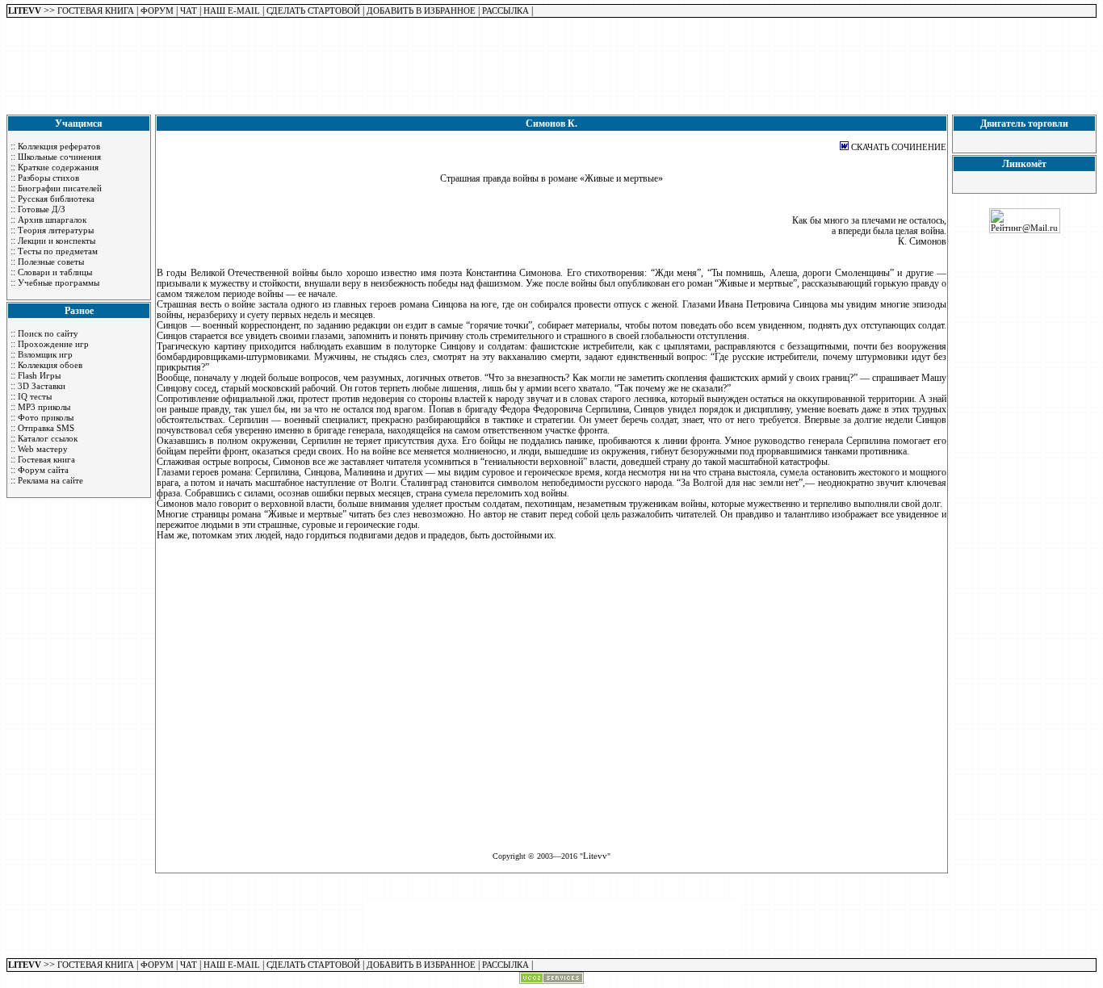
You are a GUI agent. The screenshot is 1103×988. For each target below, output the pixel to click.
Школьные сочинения (59, 156)
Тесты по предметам (58, 251)
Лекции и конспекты (56, 240)
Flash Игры (39, 375)
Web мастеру (43, 449)
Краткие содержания (58, 167)
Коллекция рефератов (59, 146)
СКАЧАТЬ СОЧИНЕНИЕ (898, 147)
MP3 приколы (44, 407)
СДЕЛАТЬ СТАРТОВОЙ (313, 10)
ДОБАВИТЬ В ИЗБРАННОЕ (421, 10)
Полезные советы (51, 261)
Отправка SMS (46, 428)
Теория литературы (56, 230)
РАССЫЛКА (505, 10)
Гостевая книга (46, 459)
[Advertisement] (551, 71)
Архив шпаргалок (52, 219)
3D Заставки (41, 386)
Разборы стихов (48, 177)
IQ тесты (35, 396)
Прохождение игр (53, 344)
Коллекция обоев (50, 365)
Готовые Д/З (41, 209)
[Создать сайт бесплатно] (551, 981)
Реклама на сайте (50, 480)
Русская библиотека (56, 198)
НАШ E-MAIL (231, 10)
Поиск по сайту (48, 333)
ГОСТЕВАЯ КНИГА (95, 10)
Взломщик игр (45, 354)
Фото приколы (45, 417)
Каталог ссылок (48, 438)
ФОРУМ (157, 10)
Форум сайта (43, 470)
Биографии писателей (60, 188)
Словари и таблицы (55, 272)
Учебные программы (58, 282)
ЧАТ (188, 10)
